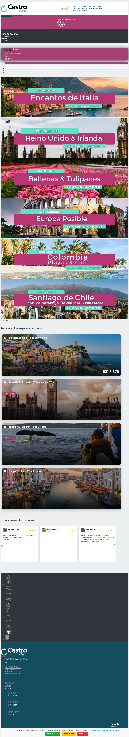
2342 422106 (9, 686)
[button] (3, 320)
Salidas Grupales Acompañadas (66, 19)
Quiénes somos (9, 58)
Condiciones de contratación (13, 668)
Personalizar (68, 734)
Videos (6, 55)
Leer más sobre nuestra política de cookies (103, 730)
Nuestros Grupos (9, 56)
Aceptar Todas (52, 734)
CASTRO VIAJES (17, 16)
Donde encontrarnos (11, 670)
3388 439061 (12, 715)
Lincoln (79, 8)
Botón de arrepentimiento (12, 673)
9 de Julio (95, 8)
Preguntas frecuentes (11, 666)
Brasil (6, 40)
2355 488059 (12, 696)
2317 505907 (12, 705)
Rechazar (82, 734)
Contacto (60, 26)
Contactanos (8, 671)
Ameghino (80, 10)
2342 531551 (9, 689)
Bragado (80, 7)
